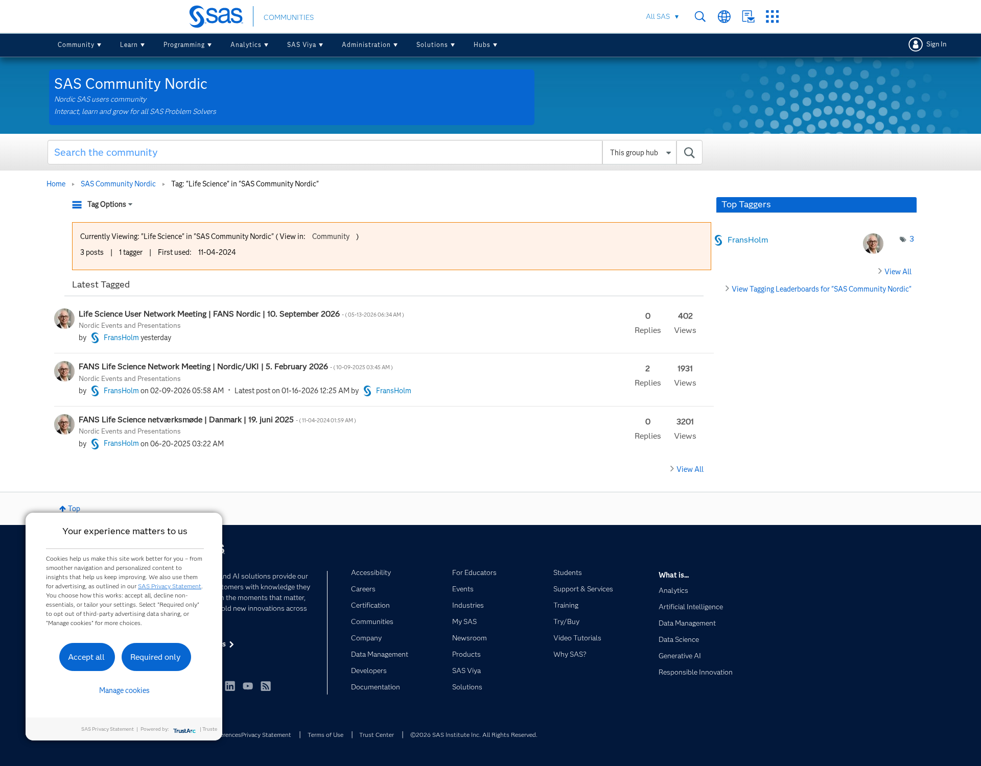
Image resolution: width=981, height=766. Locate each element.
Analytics (246, 45)
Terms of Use (325, 734)
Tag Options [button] (106, 204)
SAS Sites (772, 16)
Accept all (86, 657)
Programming (184, 45)
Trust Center (376, 734)
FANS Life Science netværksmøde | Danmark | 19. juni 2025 (218, 419)
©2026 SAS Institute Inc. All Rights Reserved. (474, 734)
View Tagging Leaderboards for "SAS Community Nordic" (822, 289)
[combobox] (375, 152)
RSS (266, 686)
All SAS (658, 16)
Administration (366, 45)
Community (76, 45)
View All (690, 469)
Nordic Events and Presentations (130, 325)
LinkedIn (230, 686)
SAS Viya (301, 45)
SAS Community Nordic (118, 183)
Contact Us (748, 16)
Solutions (432, 45)
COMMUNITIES (289, 17)
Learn (129, 45)
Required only (155, 657)
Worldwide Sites (724, 16)
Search (700, 16)
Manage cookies (124, 690)
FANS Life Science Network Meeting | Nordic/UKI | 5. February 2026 (236, 366)
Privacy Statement (266, 734)
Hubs (482, 45)
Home (55, 183)
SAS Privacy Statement (169, 586)
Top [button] (74, 508)
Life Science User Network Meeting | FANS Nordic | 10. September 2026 (242, 314)
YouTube (248, 686)
